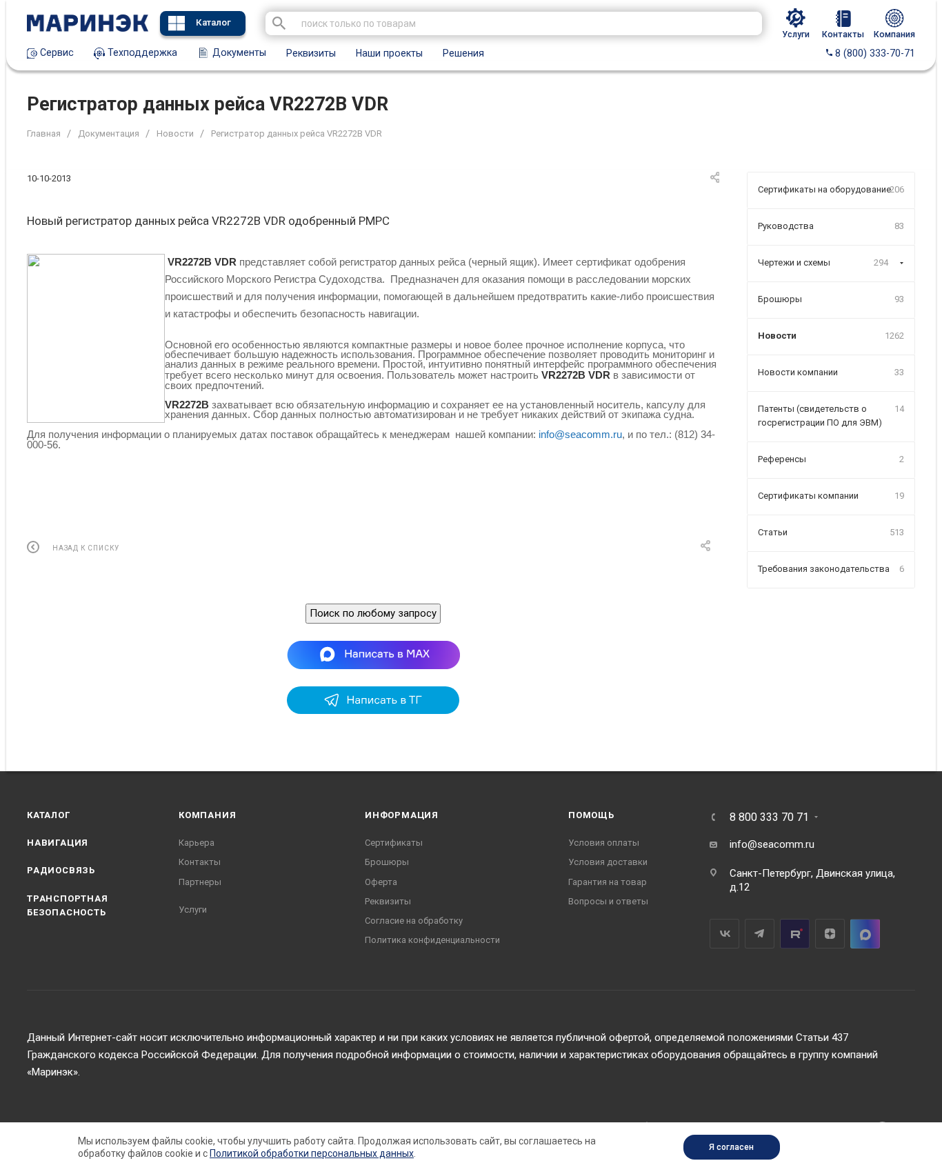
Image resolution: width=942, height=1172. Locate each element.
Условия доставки (608, 862)
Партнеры (200, 882)
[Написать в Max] (373, 654)
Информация (402, 815)
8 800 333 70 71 (769, 817)
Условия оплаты (603, 842)
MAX (865, 933)
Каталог (213, 22)
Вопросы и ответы (608, 901)
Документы (238, 52)
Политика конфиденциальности (432, 940)
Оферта (381, 882)
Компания (207, 815)
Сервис (55, 52)
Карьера (196, 842)
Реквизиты (311, 53)
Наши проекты (389, 53)
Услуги (193, 909)
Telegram (759, 933)
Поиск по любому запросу (373, 613)
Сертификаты (394, 842)
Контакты (200, 862)
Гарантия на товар (607, 882)
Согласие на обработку (414, 920)
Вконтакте (724, 933)
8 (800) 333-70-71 (873, 53)
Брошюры (387, 862)
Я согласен (731, 1147)
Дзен (830, 933)
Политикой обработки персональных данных (312, 1153)
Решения (463, 53)
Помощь (591, 815)
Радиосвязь (61, 870)
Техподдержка (141, 52)
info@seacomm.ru (580, 434)
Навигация (57, 842)
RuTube (795, 933)
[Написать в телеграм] (373, 710)
